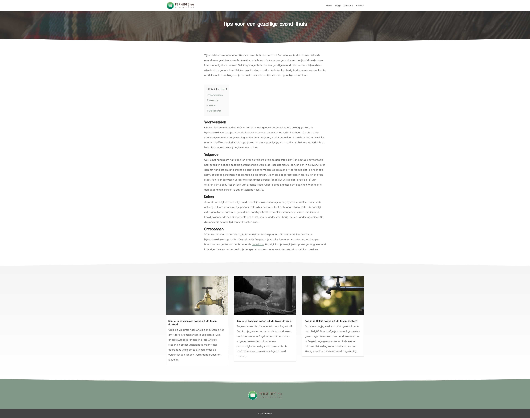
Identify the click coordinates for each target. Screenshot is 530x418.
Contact (360, 6)
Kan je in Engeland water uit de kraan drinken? (264, 321)
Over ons (348, 6)
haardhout (258, 244)
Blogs (338, 6)
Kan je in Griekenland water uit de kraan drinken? (192, 322)
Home (329, 6)
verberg (221, 89)
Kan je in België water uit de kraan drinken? (331, 321)
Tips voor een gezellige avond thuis (265, 23)
